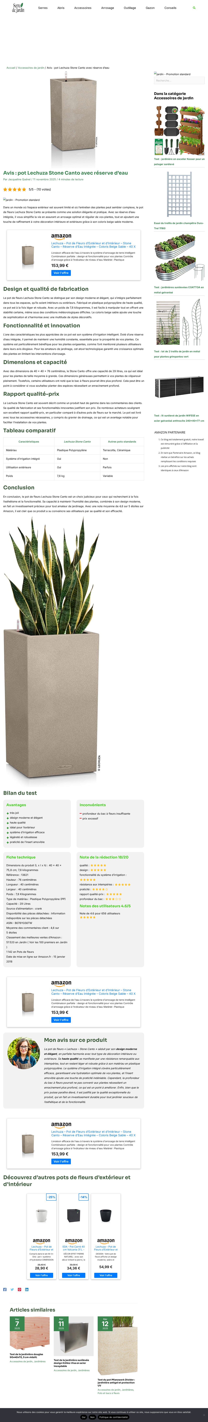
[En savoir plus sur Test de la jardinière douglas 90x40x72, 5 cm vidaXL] (30, 1333)
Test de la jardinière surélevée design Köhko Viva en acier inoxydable (71, 1363)
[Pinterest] (19, 1289)
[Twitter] (12, 1289)
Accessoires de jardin (21, 1361)
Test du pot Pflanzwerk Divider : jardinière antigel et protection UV (116, 1382)
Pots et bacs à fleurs (108, 1393)
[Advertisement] (104, 40)
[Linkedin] (26, 1289)
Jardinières (40, 1361)
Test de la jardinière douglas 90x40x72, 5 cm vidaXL (26, 1356)
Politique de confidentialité (113, 1417)
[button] (194, 8)
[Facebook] (4, 1289)
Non (92, 1417)
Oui (83, 1417)
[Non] (204, 1415)
